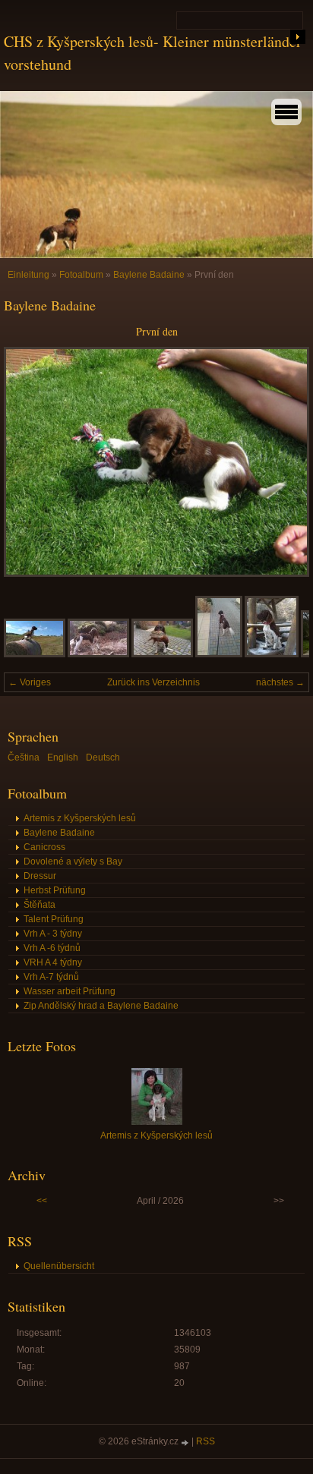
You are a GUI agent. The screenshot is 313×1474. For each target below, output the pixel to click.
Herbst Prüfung (55, 890)
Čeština (24, 757)
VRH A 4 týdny (53, 962)
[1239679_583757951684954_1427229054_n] (34, 654)
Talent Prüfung (54, 919)
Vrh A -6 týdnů (52, 948)
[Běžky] (272, 654)
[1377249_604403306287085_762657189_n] (98, 654)
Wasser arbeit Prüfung (69, 991)
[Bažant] (162, 654)
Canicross (44, 847)
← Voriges (29, 682)
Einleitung (28, 274)
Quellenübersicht (59, 1266)
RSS (205, 1441)
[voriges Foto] (28, 462)
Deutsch (103, 757)
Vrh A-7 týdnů (51, 977)
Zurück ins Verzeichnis (153, 682)
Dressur (40, 876)
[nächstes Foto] (284, 462)
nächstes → (280, 682)
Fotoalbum (81, 274)
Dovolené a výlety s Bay (73, 861)
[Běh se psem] (218, 654)
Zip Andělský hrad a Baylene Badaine (101, 1005)
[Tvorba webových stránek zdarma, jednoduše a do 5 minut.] (186, 1442)
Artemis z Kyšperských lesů (80, 818)
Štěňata (39, 904)
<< (41, 1200)
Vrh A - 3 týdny (53, 933)
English (62, 757)
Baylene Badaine (149, 274)
